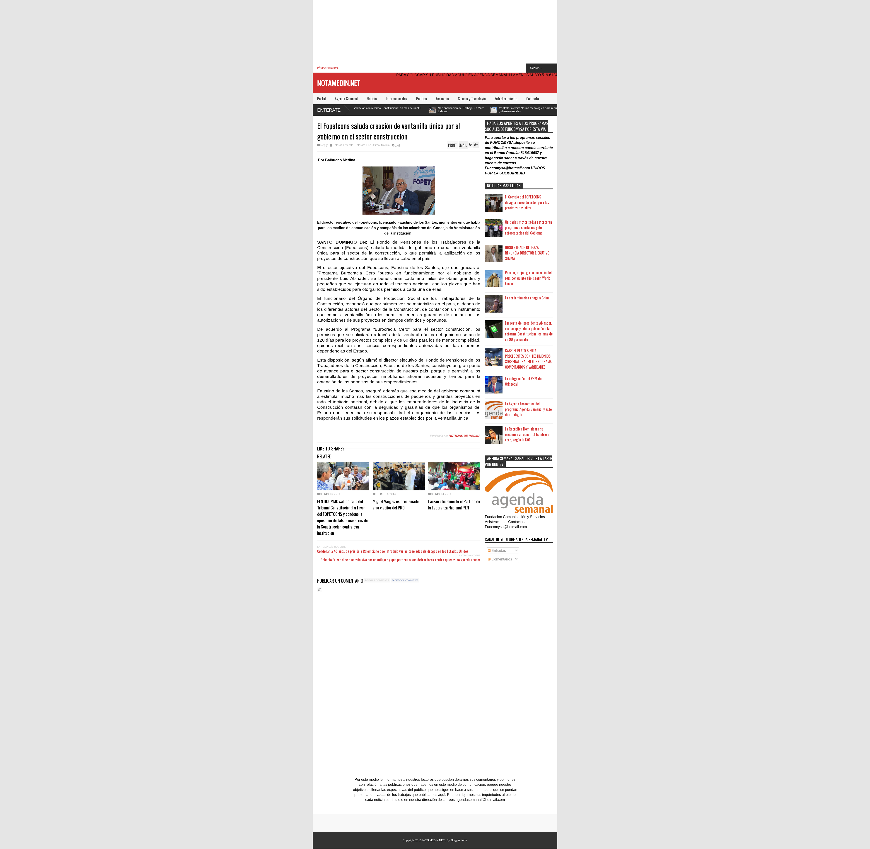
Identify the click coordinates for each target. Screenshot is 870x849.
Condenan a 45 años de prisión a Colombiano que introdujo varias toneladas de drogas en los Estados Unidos (392, 551)
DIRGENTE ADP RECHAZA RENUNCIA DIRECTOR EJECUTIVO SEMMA (527, 253)
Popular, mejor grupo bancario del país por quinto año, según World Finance (528, 278)
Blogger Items (458, 840)
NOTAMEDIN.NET (338, 82)
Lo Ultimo (374, 145)
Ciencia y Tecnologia (472, 98)
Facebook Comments (405, 580)
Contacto (532, 98)
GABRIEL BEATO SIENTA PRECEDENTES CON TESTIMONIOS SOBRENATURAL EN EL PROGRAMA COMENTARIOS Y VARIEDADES (528, 359)
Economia (442, 98)
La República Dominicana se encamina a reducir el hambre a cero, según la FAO (527, 434)
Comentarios (501, 559)
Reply (324, 145)
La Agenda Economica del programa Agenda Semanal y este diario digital (528, 409)
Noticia (372, 98)
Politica (421, 98)
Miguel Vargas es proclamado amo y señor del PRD (396, 504)
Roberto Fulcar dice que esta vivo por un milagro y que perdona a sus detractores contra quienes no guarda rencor (400, 560)
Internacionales (396, 98)
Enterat (337, 145)
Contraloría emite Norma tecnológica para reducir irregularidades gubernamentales (455, 110)
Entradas (498, 551)
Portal (321, 98)
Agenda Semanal (346, 98)
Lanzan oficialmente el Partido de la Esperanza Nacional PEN (454, 504)
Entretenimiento (506, 98)
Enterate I (361, 145)
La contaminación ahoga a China (527, 298)
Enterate (329, 110)
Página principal (327, 68)
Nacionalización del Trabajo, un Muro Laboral (377, 110)
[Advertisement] (435, 32)
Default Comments (377, 580)
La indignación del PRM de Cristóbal (523, 381)
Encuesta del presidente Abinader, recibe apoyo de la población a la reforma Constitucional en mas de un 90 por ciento (529, 331)
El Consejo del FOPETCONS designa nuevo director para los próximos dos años (527, 202)
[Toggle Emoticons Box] (319, 589)
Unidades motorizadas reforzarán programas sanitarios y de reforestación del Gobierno (528, 227)
